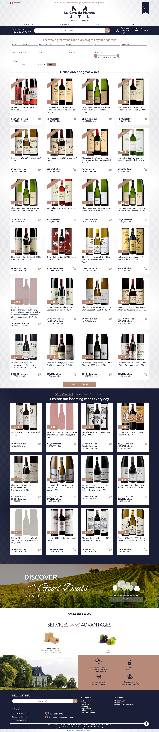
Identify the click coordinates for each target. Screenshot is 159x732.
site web (81, 730)
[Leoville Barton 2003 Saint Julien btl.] (97, 429)
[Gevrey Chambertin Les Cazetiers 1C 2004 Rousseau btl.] (133, 360)
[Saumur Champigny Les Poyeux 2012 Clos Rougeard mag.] (133, 304)
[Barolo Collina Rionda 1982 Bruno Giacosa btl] (62, 254)
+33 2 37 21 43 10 (56, 714)
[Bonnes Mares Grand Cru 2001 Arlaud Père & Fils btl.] (133, 482)
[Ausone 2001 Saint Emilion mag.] (61, 535)
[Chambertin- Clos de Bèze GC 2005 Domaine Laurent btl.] (26, 254)
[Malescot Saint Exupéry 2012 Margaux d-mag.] (133, 254)
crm (92, 730)
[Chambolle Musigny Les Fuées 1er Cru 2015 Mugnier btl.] (62, 360)
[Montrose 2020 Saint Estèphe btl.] (26, 429)
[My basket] (145, 8)
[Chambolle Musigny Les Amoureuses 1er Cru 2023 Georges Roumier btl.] (26, 360)
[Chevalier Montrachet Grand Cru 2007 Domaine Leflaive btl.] (97, 254)
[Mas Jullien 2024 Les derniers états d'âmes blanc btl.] (133, 155)
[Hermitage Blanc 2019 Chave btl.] (26, 155)
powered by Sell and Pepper (72, 730)
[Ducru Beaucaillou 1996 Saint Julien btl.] (133, 429)
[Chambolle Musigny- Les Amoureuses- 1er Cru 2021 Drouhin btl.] (26, 482)
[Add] (39, 119)
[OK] (107, 30)
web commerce (87, 730)
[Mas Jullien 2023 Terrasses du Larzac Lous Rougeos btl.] (133, 104)
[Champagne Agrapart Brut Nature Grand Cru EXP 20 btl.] (97, 205)
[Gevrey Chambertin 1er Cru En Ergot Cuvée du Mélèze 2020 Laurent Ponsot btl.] (97, 482)
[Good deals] (126, 591)
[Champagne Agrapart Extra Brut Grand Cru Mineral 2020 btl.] (97, 104)
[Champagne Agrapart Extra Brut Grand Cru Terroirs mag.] (133, 205)
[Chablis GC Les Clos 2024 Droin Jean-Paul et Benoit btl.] (133, 535)
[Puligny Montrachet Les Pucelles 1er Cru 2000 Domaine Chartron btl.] (26, 535)
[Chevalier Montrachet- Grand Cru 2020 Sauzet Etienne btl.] (97, 304)
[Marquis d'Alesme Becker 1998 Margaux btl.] (97, 535)
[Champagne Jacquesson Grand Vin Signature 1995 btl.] (97, 360)
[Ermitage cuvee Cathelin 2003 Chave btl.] (26, 104)
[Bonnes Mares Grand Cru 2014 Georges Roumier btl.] (62, 304)
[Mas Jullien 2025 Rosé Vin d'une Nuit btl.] (62, 205)
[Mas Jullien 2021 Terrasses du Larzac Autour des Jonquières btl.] (62, 104)
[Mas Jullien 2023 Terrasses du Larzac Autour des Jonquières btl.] (97, 155)
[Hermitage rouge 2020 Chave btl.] (62, 155)
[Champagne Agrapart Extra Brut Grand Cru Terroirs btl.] (26, 205)
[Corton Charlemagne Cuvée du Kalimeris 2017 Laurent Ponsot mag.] (62, 482)
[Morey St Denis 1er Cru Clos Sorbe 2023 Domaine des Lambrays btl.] (62, 429)
